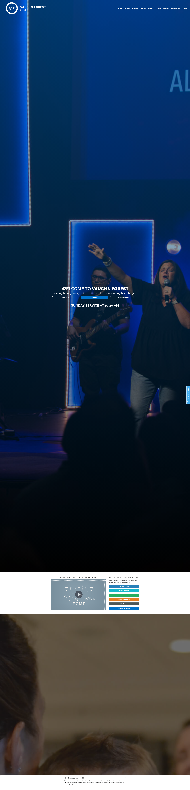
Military (143, 8)
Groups (127, 8)
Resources (166, 8)
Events (159, 8)
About (120, 8)
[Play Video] (79, 594)
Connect (150, 8)
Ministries (135, 8)
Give (185, 8)
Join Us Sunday (175, 8)
